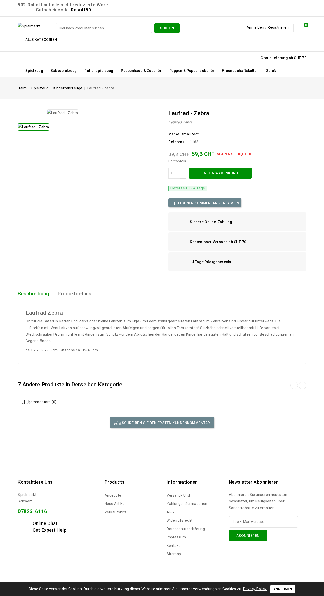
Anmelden (256, 27)
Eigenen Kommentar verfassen (208, 203)
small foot (190, 134)
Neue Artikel (115, 504)
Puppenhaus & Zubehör (141, 71)
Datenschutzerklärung (186, 529)
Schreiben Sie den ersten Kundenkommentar (165, 423)
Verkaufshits (116, 512)
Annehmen (282, 589)
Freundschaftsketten (240, 71)
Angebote (113, 495)
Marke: (174, 134)
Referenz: (177, 142)
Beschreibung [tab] (33, 294)
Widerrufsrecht (179, 520)
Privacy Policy (255, 589)
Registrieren (278, 27)
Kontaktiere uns (35, 482)
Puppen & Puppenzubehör (192, 71)
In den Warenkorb (220, 173)
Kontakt (173, 546)
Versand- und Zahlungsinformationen (187, 499)
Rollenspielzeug (98, 71)
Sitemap (174, 554)
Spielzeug (34, 71)
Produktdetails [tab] (74, 294)
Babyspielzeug (64, 71)
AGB (170, 512)
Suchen (167, 28)
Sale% (271, 71)
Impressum (176, 537)
